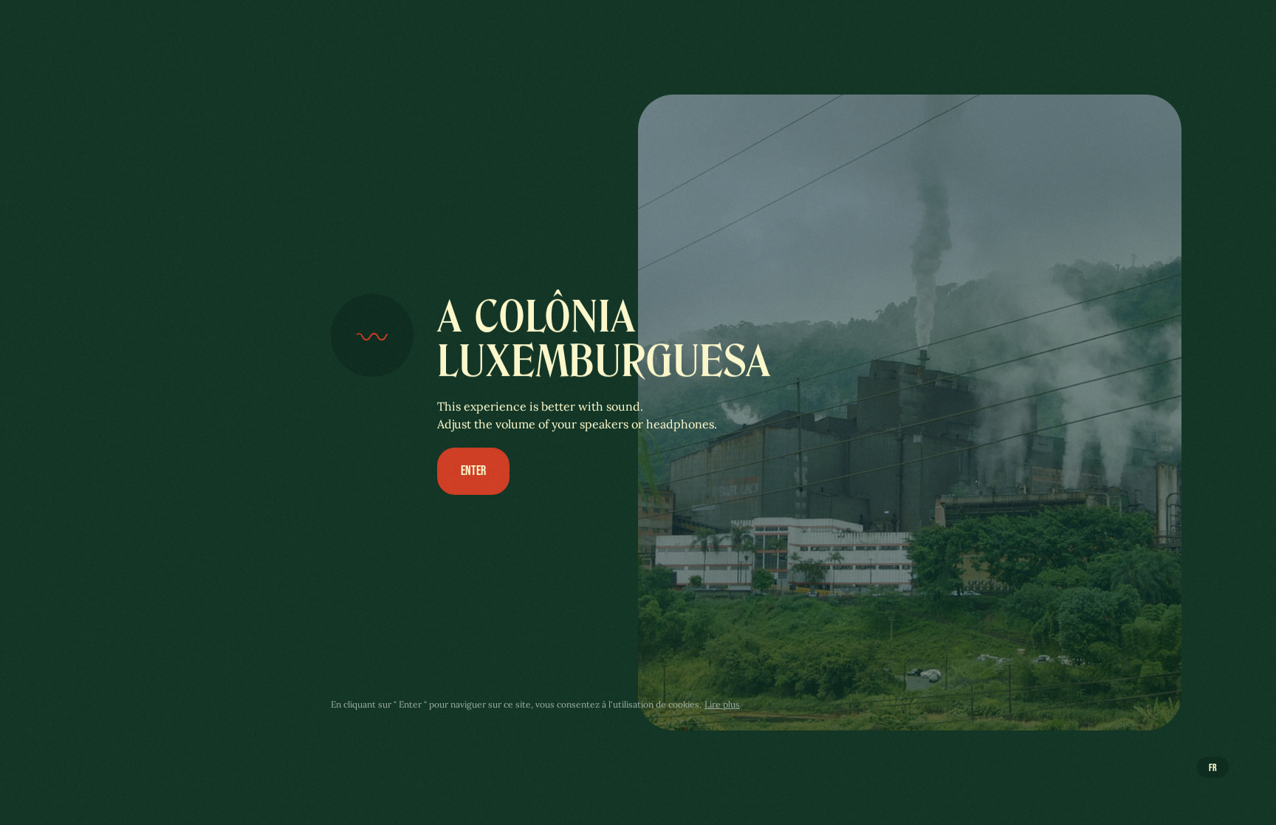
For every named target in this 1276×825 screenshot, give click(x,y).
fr (1213, 767)
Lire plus (722, 704)
